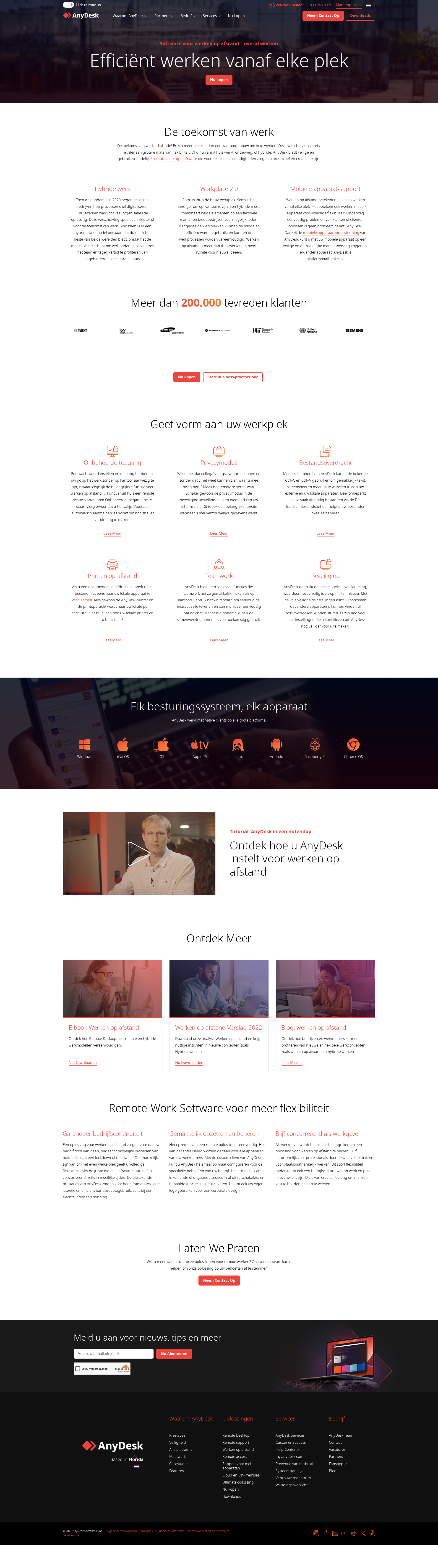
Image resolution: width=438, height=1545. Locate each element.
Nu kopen (236, 16)
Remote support (235, 1442)
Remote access (234, 1456)
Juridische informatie (172, 1531)
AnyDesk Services (290, 1435)
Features (176, 1471)
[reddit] (354, 1533)
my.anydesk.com (289, 1456)
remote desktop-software (175, 159)
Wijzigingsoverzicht (292, 1485)
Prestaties (177, 1435)
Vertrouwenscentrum (293, 1478)
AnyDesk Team (341, 1435)
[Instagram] (316, 1533)
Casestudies (179, 1464)
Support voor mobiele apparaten (240, 1466)
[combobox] (371, 6)
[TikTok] (372, 1533)
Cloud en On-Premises (240, 1475)
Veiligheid (177, 1442)
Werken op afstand (238, 1449)
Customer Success (291, 1442)
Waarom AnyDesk (128, 16)
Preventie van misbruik (295, 1464)
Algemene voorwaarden (122, 1531)
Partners (161, 16)
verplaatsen (82, 600)
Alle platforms (180, 1449)
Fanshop (336, 1464)
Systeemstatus (287, 1471)
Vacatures (337, 1449)
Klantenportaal (349, 5)
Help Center (286, 1449)
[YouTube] (344, 1533)
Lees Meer (112, 533)
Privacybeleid (147, 1531)
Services (210, 16)
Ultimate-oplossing (238, 1482)
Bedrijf (186, 16)
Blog (332, 1471)
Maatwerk (177, 1456)
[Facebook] (325, 1533)
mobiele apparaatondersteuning (331, 233)
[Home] (81, 15)
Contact (335, 1442)
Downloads (231, 1496)
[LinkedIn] (335, 1533)
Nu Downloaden (83, 1062)
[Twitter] (363, 1533)
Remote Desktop (236, 1435)
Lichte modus (88, 5)
